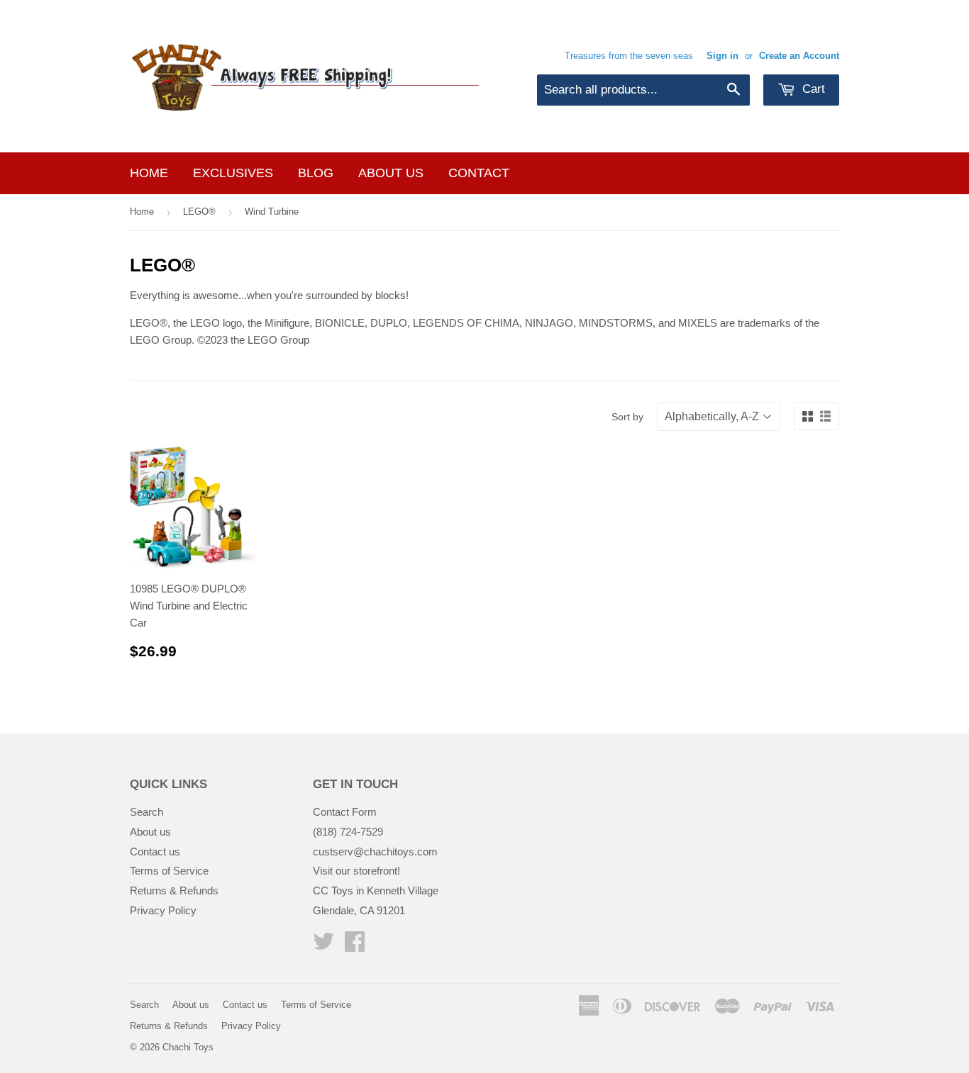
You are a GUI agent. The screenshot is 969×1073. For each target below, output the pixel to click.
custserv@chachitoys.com (375, 852)
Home (149, 173)
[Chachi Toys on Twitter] (323, 946)
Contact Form (345, 812)
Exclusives (233, 173)
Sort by (627, 416)
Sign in (722, 55)
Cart (812, 89)
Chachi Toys (188, 1047)
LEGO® (199, 211)
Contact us (155, 852)
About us (390, 173)
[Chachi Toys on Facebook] (354, 946)
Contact (478, 173)
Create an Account (799, 55)
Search (146, 812)
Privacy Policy (163, 910)
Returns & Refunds (174, 890)
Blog (315, 173)
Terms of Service (169, 871)
